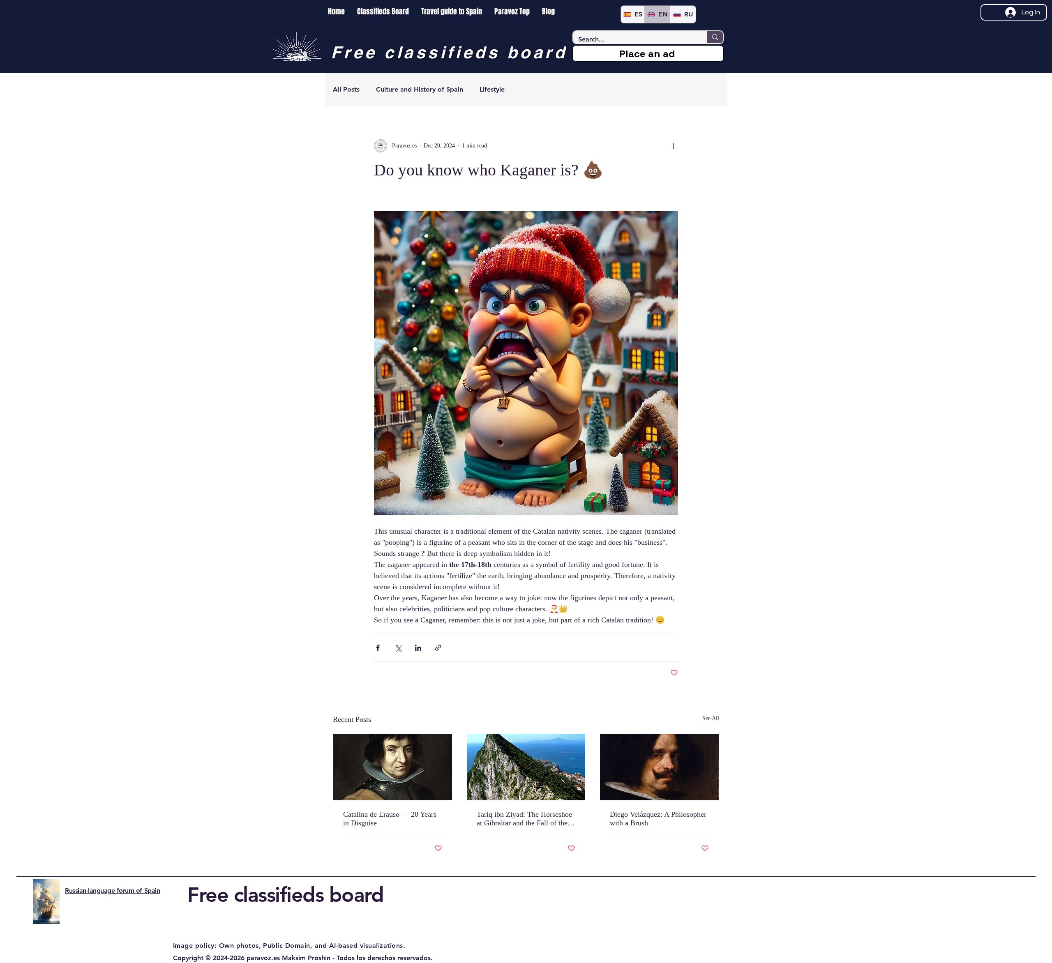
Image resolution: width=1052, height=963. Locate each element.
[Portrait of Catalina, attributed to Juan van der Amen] (392, 767)
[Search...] (714, 37)
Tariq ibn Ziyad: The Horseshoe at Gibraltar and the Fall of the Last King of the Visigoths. (524, 818)
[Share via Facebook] (378, 648)
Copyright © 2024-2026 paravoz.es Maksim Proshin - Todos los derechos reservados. (303, 958)
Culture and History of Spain (419, 89)
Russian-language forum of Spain (112, 890)
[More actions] (673, 146)
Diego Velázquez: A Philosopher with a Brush (658, 818)
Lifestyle (492, 89)
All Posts (346, 89)
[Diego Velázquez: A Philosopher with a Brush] (659, 767)
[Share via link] (438, 648)
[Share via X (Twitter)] (398, 648)
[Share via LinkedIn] (418, 648)
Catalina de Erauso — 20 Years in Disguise (389, 818)
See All (710, 718)
